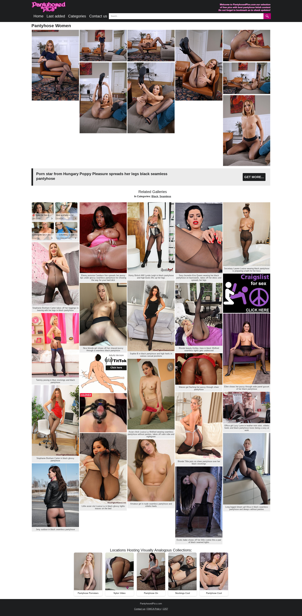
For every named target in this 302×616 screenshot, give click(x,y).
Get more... (254, 177)
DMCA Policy (154, 609)
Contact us (98, 16)
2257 (165, 609)
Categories (77, 16)
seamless (165, 196)
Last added (56, 16)
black (154, 196)
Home (38, 16)
